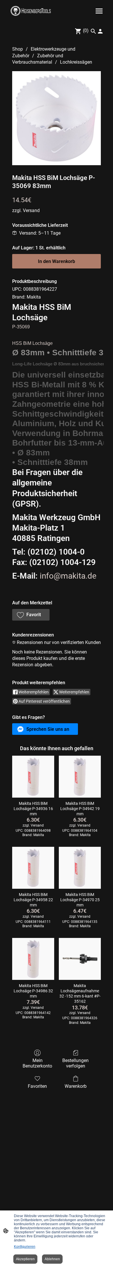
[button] (31, 615)
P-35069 (21, 326)
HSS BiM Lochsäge (32, 343)
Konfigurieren (24, 1247)
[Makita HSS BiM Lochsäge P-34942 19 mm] (80, 777)
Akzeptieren (25, 1259)
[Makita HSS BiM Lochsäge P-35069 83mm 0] (56, 118)
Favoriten (37, 1086)
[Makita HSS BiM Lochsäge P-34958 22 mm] (33, 868)
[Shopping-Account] (100, 31)
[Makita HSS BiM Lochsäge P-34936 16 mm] (33, 777)
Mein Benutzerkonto (37, 1063)
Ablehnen (52, 1259)
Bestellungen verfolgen (75, 1063)
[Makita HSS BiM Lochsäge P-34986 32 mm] (33, 959)
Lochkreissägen (76, 62)
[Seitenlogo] (30, 10)
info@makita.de (68, 576)
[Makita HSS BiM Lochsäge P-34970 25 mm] (80, 868)
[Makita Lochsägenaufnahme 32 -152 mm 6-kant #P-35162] (80, 959)
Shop (17, 49)
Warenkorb (76, 1086)
